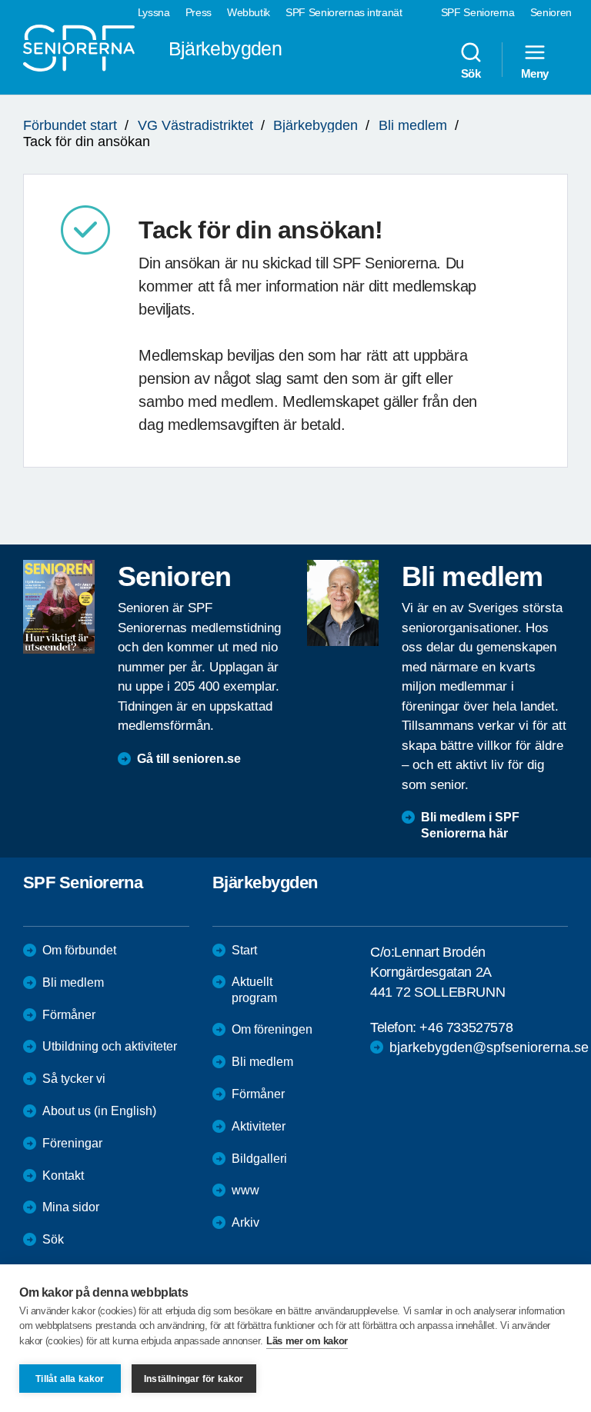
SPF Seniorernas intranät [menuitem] (343, 12)
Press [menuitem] (198, 12)
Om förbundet (79, 950)
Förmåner (68, 1014)
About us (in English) (99, 1110)
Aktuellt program (254, 989)
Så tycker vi (73, 1078)
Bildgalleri (259, 1158)
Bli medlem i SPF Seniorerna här (470, 825)
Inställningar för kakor (194, 1379)
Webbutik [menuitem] (248, 12)
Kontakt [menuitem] (63, 1175)
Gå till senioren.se (189, 758)
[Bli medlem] (343, 603)
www (245, 1190)
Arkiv (245, 1222)
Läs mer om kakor (307, 1341)
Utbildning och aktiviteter (109, 1046)
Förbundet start (70, 125)
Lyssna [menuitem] (154, 12)
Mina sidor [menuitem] (70, 1207)
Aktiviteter (258, 1126)
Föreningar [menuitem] (72, 1143)
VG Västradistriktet (195, 125)
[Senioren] (59, 607)
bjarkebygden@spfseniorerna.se (489, 1047)
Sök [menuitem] (471, 73)
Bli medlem (413, 125)
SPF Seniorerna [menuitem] (478, 12)
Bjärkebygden (315, 125)
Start (244, 950)
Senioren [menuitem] (551, 12)
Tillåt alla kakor (69, 1379)
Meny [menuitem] (535, 73)
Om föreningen (272, 1029)
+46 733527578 (466, 1027)
